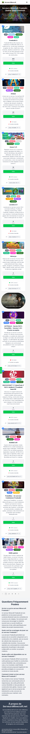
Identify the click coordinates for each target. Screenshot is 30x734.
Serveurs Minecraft (10, 2)
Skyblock (11, 34)
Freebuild (19, 34)
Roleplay (6, 253)
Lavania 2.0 (13, 205)
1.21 (6, 34)
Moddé (6, 322)
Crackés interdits (13, 70)
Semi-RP (10, 88)
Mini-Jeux (9, 90)
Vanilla (19, 141)
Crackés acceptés (14, 362)
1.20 (8, 196)
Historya (13, 256)
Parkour (10, 547)
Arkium (13, 94)
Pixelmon (16, 492)
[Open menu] (26, 2)
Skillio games (13, 553)
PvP (22, 88)
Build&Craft (13, 442)
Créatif (10, 37)
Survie (16, 37)
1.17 (5, 547)
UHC (19, 436)
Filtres (1, 370)
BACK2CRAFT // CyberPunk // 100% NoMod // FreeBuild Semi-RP (13, 387)
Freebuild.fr (13, 40)
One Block (9, 198)
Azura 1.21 (13, 147)
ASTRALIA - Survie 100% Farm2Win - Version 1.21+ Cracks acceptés (13, 328)
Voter (13, 63)
